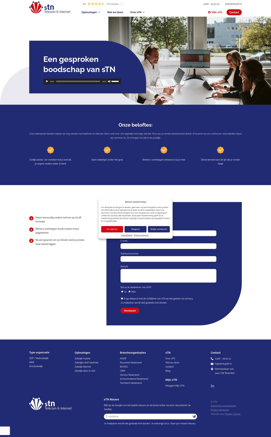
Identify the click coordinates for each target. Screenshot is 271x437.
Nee (133, 291)
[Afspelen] (47, 81)
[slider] (115, 81)
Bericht (124, 266)
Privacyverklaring (141, 235)
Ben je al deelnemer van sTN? (136, 287)
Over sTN (135, 12)
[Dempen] (109, 81)
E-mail (124, 240)
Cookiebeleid (126, 235)
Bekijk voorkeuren (158, 229)
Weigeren (135, 229)
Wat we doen (115, 12)
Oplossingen (89, 12)
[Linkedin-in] (212, 386)
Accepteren (112, 229)
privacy (189, 298)
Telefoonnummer (130, 253)
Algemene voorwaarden (223, 406)
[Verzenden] (194, 416)
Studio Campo (233, 414)
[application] (82, 81)
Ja (125, 291)
